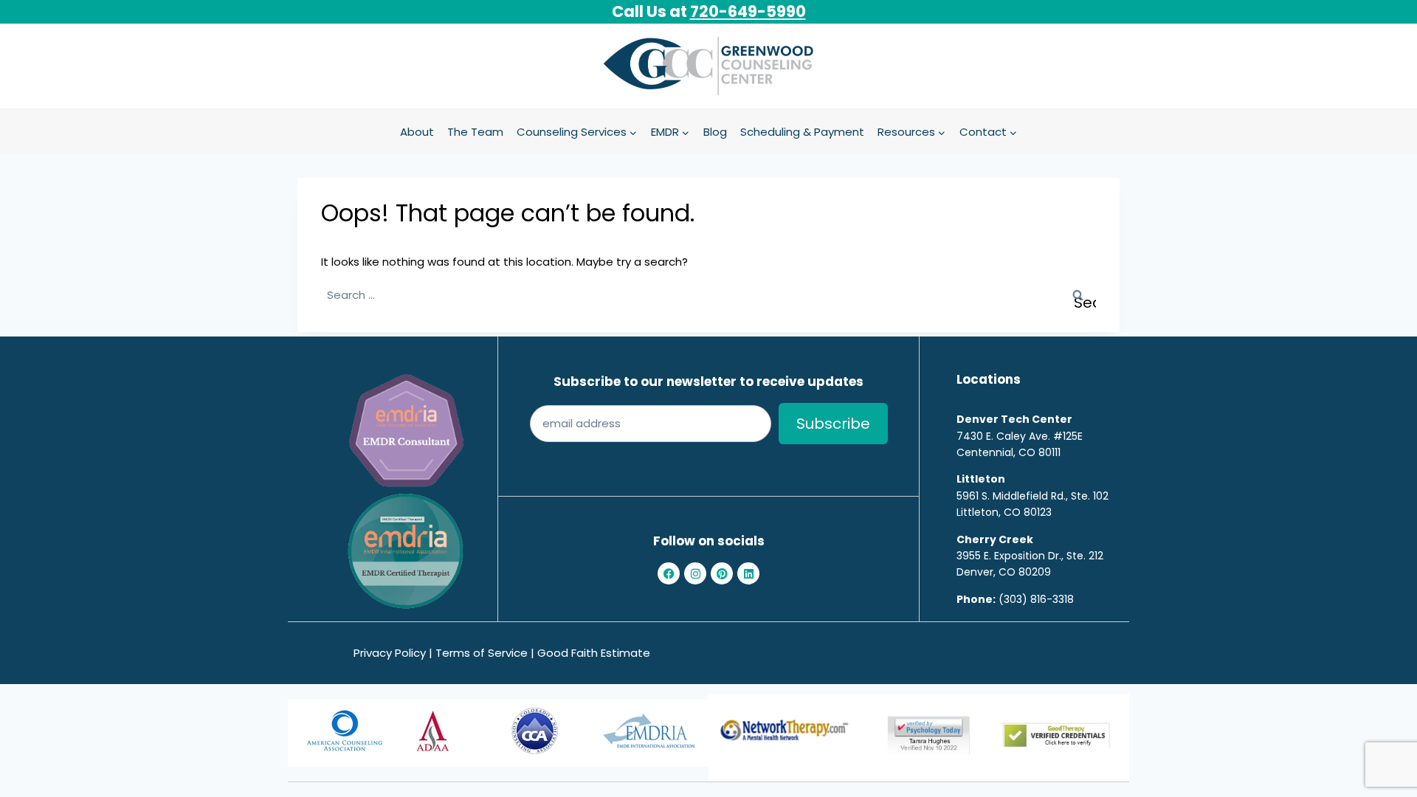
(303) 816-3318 (1036, 599)
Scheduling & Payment (802, 131)
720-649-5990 (748, 11)
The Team (475, 131)
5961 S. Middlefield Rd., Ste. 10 (1029, 496)
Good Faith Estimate (593, 652)
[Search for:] (708, 295)
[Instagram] (695, 573)
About (417, 131)
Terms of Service (481, 652)
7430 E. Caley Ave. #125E (1019, 436)
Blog (715, 131)
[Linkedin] (748, 573)
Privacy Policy (390, 652)
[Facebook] (669, 573)
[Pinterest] (722, 573)
